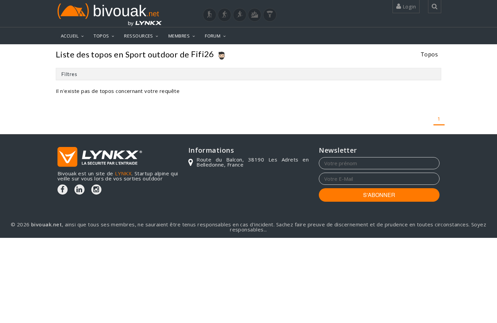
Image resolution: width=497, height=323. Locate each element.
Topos (429, 54)
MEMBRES (179, 36)
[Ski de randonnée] (239, 15)
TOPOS (101, 36)
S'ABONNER (379, 195)
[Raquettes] (224, 15)
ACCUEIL (69, 36)
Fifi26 (202, 54)
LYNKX (123, 173)
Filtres (69, 74)
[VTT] (254, 15)
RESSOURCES (138, 36)
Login (408, 6)
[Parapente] (270, 15)
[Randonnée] (209, 15)
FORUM (212, 36)
